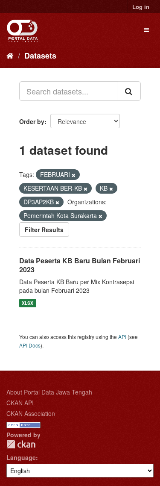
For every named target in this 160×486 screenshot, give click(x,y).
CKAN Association (30, 413)
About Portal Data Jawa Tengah (49, 392)
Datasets (40, 55)
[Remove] (74, 174)
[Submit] (129, 91)
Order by (31, 121)
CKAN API (20, 402)
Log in (140, 7)
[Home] (10, 55)
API (122, 336)
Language (21, 457)
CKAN (20, 444)
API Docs (30, 345)
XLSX (27, 303)
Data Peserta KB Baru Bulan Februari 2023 (79, 265)
